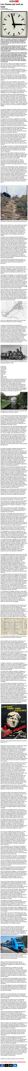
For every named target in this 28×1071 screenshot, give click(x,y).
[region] (17, 371)
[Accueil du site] (14, 2)
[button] (2, 1065)
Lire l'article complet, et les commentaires (13, 1062)
